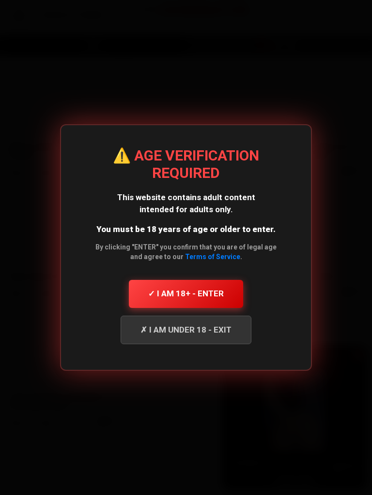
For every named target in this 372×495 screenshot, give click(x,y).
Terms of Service (212, 257)
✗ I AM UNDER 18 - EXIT (186, 330)
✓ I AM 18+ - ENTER (186, 293)
